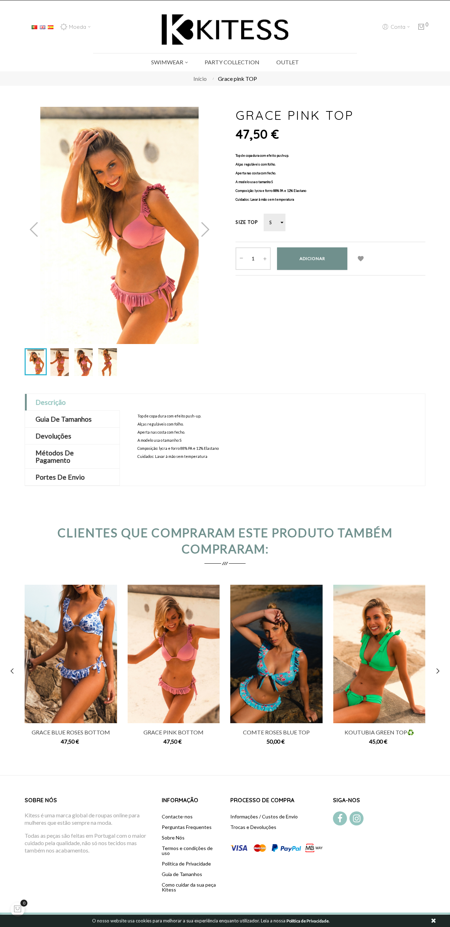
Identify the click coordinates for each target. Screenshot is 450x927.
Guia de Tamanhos (182, 874)
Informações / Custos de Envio (264, 816)
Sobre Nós (173, 838)
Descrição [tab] (51, 402)
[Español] (50, 26)
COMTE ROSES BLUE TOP (276, 732)
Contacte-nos (177, 816)
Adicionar (312, 258)
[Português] (34, 26)
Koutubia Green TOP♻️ (379, 732)
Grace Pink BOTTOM (173, 732)
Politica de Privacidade (186, 864)
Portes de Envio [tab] (60, 477)
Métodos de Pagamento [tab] (55, 456)
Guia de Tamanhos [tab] (64, 419)
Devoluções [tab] (53, 436)
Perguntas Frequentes (187, 827)
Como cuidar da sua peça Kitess (189, 887)
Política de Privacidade (308, 920)
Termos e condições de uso (187, 850)
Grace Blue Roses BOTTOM (71, 732)
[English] (42, 26)
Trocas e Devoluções (253, 827)
